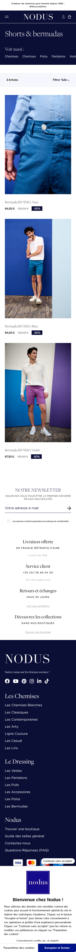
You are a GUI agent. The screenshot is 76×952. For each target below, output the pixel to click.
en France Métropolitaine (38, 548)
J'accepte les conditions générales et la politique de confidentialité (40, 521)
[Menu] (7, 17)
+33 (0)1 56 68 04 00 (38, 573)
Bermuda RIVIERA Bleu (21, 326)
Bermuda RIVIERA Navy (22, 202)
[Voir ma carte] (69, 17)
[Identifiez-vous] (63, 16)
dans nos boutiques (38, 623)
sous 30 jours (38, 597)
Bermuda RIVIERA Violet (22, 450)
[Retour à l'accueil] (38, 17)
